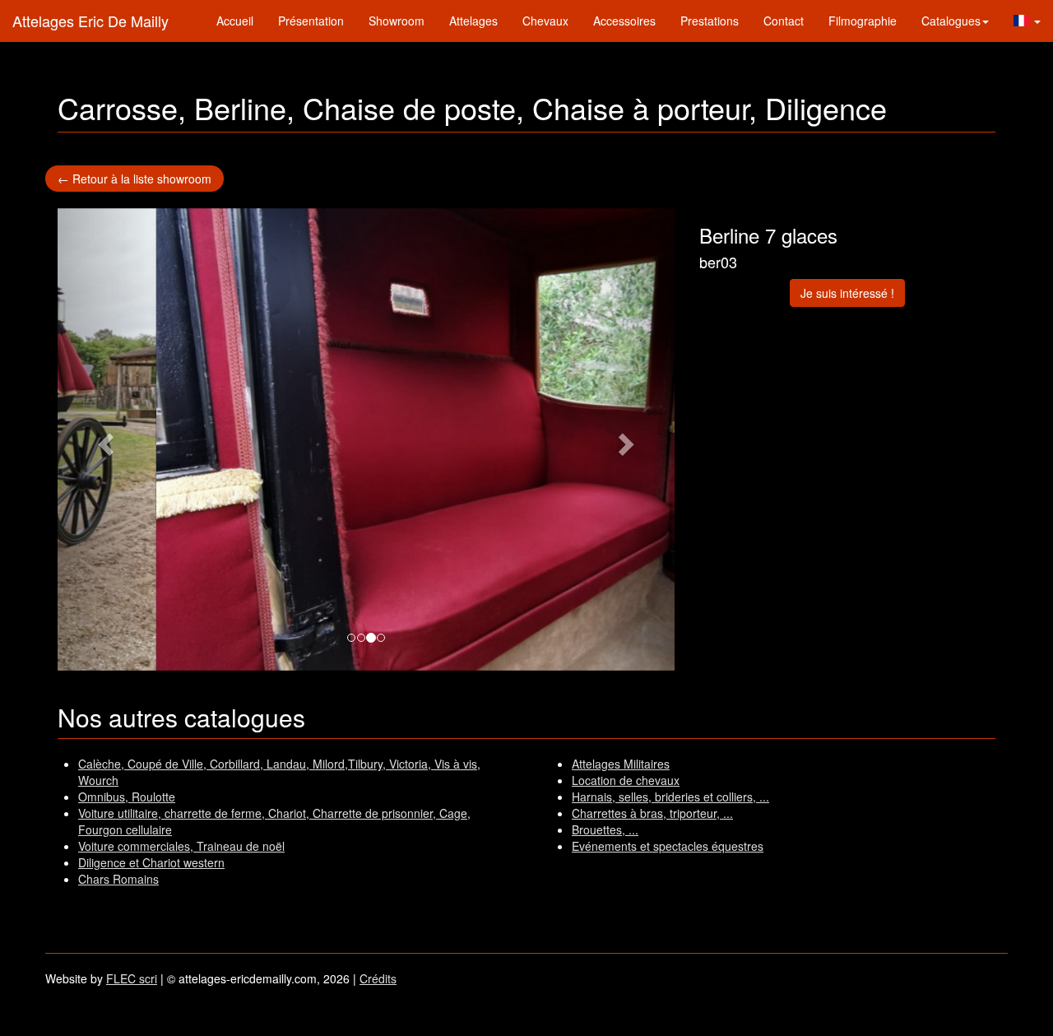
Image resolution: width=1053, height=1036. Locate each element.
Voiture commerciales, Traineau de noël (181, 846)
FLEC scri (131, 978)
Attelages (473, 20)
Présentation (311, 20)
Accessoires (624, 20)
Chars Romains (118, 879)
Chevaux (545, 20)
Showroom (396, 20)
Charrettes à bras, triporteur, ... (652, 813)
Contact (783, 20)
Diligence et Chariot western (151, 862)
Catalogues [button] (951, 20)
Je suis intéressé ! (847, 293)
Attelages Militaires (621, 763)
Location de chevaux (626, 780)
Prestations (709, 20)
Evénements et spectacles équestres (667, 846)
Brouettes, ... (605, 829)
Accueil (234, 20)
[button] (1027, 20)
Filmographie (862, 20)
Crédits (378, 978)
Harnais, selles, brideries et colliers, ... (670, 796)
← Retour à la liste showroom (134, 178)
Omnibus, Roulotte (126, 796)
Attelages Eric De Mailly (90, 20)
